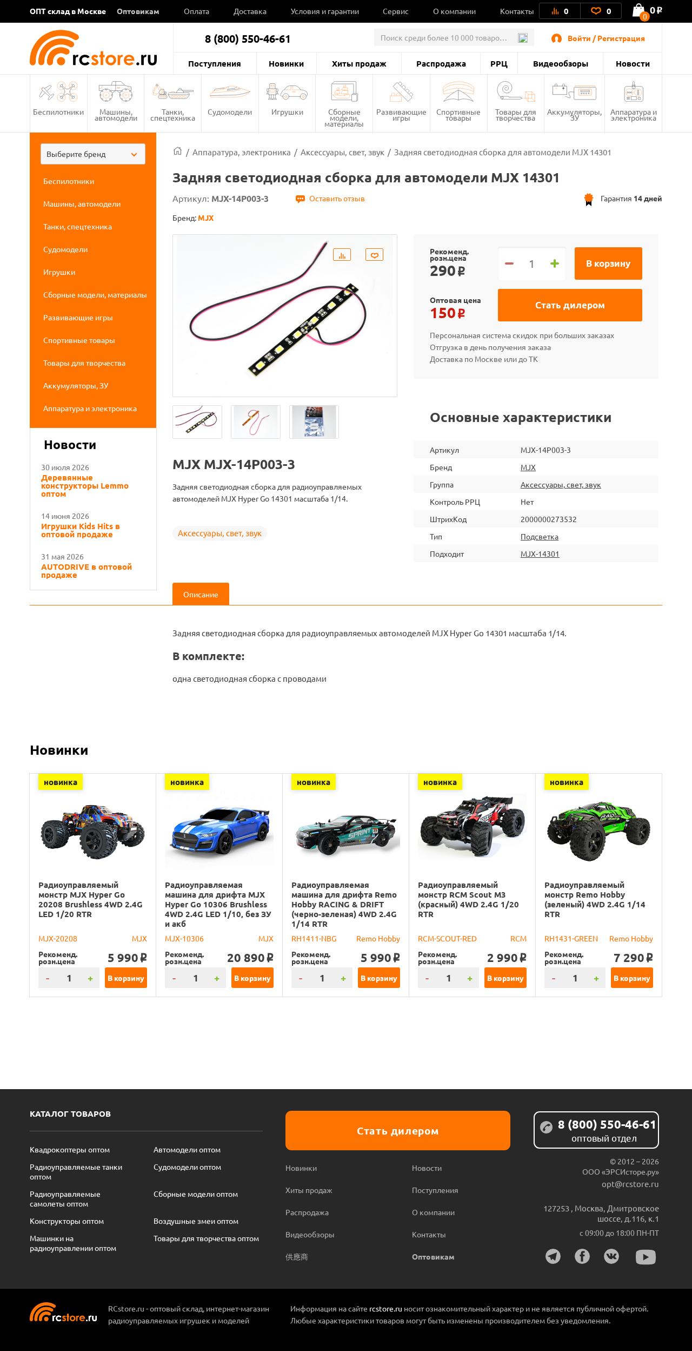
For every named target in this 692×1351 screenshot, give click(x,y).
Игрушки (287, 111)
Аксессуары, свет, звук (220, 533)
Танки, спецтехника (172, 114)
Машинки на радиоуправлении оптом (73, 1243)
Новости (633, 63)
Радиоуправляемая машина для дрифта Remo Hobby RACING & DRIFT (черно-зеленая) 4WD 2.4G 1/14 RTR (344, 904)
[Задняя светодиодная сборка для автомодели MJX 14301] (197, 422)
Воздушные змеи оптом (196, 1220)
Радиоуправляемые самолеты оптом (65, 1198)
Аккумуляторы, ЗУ (574, 114)
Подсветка (539, 536)
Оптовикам (138, 11)
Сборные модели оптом (196, 1193)
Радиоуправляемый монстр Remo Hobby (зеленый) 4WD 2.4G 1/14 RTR (595, 899)
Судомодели (230, 111)
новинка (60, 781)
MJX (528, 467)
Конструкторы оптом (67, 1220)
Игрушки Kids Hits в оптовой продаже (80, 530)
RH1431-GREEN (571, 938)
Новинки (286, 63)
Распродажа (441, 63)
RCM (518, 938)
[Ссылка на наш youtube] (646, 1257)
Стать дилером (570, 305)
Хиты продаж (359, 63)
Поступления (214, 63)
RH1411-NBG (313, 938)
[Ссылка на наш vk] (611, 1256)
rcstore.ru (386, 1308)
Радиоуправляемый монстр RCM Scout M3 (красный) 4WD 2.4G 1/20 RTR (468, 899)
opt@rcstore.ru (630, 1183)
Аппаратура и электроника (633, 114)
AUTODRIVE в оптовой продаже (86, 571)
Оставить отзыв (337, 198)
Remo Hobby (378, 938)
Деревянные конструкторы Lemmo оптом (85, 485)
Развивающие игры (401, 114)
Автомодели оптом (187, 1149)
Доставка (250, 11)
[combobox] (93, 153)
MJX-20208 (57, 938)
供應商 (296, 1256)
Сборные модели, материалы (344, 117)
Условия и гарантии (325, 11)
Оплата (196, 11)
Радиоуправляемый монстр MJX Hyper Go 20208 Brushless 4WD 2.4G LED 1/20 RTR (90, 899)
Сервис (396, 11)
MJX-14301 (540, 553)
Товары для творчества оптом (206, 1238)
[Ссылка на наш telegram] (553, 1256)
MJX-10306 (184, 938)
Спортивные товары (458, 114)
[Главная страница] (177, 152)
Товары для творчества (515, 114)
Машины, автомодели (116, 114)
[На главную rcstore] (101, 47)
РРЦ (499, 63)
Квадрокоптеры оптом (70, 1149)
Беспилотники (58, 111)
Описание (200, 594)
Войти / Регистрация (606, 38)
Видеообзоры (560, 63)
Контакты (517, 11)
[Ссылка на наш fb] (582, 1256)
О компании (454, 11)
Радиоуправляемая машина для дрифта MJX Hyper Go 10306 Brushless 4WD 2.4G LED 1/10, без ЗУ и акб (218, 904)
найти (522, 38)
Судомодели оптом (187, 1166)
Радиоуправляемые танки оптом (76, 1171)
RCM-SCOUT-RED (447, 938)
